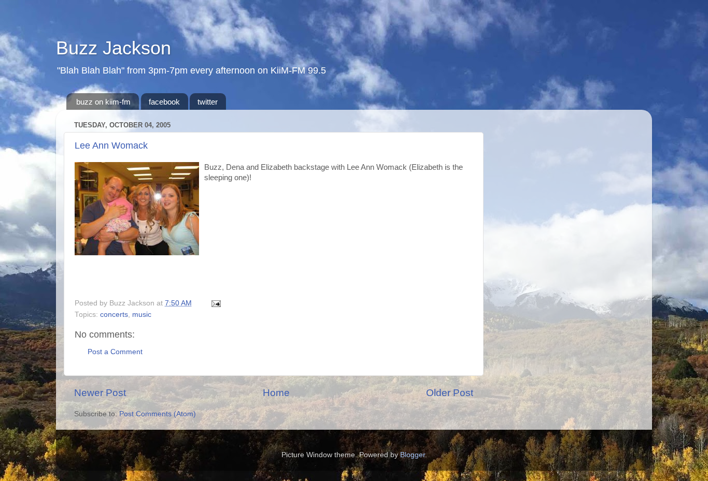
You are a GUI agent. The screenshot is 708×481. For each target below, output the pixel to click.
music (141, 314)
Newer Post (100, 392)
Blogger (412, 455)
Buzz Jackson (113, 48)
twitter (207, 101)
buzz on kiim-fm (103, 101)
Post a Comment (115, 352)
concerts (114, 314)
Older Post (449, 392)
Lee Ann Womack (111, 145)
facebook (164, 101)
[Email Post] (214, 303)
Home (276, 392)
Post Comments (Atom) (157, 414)
